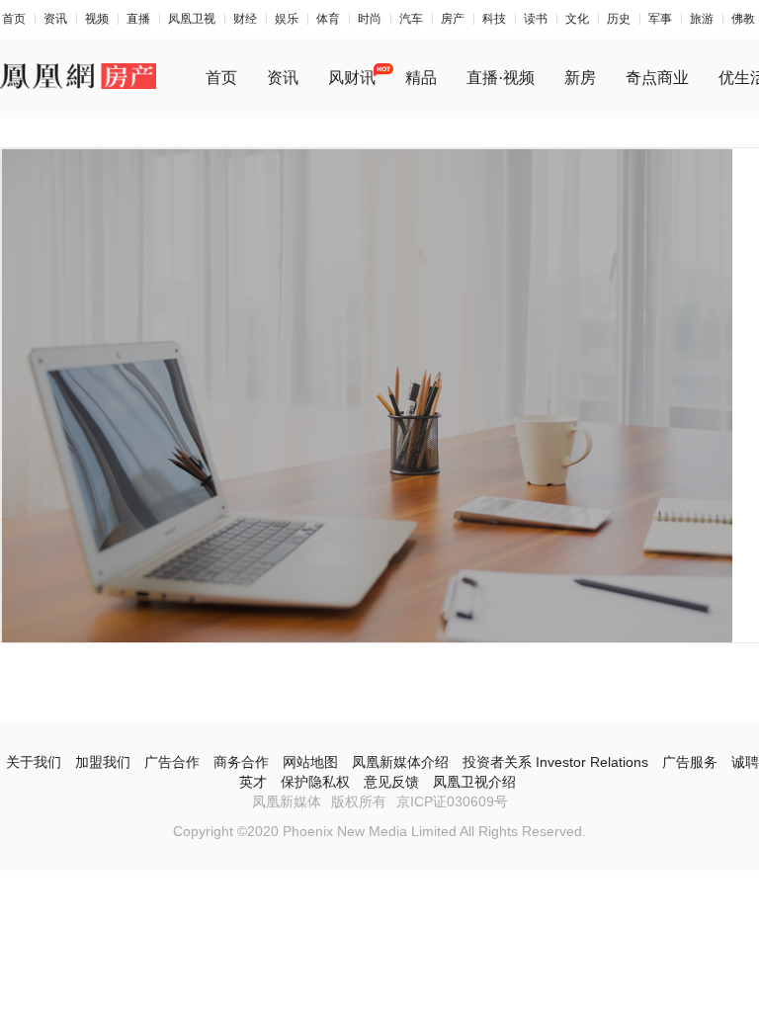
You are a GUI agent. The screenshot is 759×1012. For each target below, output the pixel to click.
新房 (580, 77)
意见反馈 (391, 782)
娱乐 (286, 19)
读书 (536, 19)
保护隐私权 (315, 782)
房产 (452, 19)
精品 (421, 77)
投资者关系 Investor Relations (555, 762)
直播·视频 (500, 77)
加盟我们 (102, 762)
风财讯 (352, 77)
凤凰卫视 (191, 19)
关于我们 (33, 762)
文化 (577, 19)
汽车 (411, 19)
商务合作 (241, 762)
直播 (138, 19)
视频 (97, 19)
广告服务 (689, 762)
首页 (14, 19)
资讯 (55, 19)
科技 (494, 19)
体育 (328, 19)
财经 (245, 19)
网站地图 (310, 762)
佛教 (743, 19)
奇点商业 (657, 77)
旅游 (702, 19)
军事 (660, 19)
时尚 (369, 19)
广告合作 (172, 762)
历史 (619, 19)
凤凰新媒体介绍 (400, 762)
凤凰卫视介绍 (474, 782)
